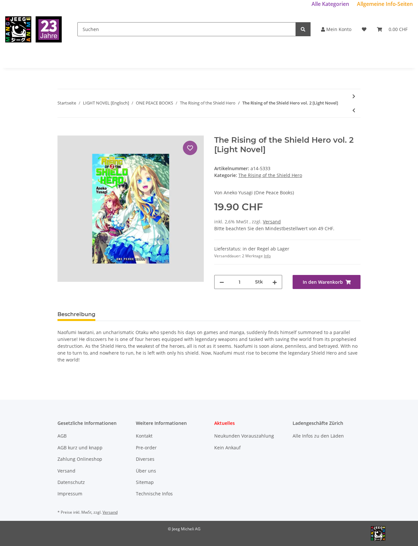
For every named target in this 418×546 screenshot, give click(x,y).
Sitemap (145, 482)
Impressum (69, 493)
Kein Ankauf (227, 447)
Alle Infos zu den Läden (318, 436)
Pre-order (146, 447)
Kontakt (144, 436)
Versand (272, 221)
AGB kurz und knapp (80, 447)
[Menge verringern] (222, 282)
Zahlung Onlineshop (79, 459)
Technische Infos (154, 493)
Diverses (145, 459)
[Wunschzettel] (364, 29)
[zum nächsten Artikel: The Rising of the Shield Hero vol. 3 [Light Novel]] (354, 96)
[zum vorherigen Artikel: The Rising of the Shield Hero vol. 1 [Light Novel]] (354, 110)
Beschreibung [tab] (76, 314)
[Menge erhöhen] (274, 282)
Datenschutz (71, 482)
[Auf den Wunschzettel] (190, 148)
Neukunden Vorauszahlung (244, 436)
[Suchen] (303, 29)
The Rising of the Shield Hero (270, 175)
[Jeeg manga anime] (33, 29)
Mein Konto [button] (338, 29)
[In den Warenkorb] (62, 132)
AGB (62, 436)
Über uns (146, 471)
